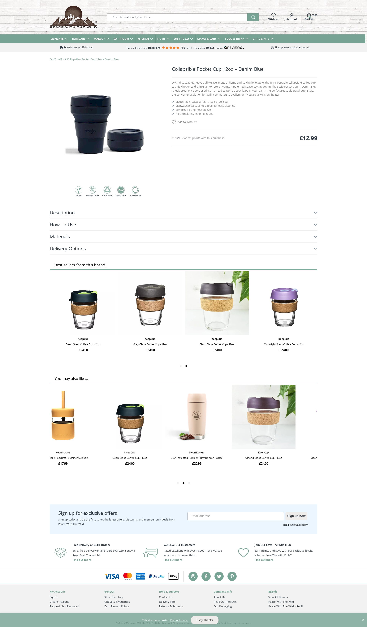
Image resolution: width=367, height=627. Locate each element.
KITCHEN (143, 39)
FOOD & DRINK (234, 39)
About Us (219, 597)
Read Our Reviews (225, 601)
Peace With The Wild (281, 601)
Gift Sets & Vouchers (117, 601)
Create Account (59, 601)
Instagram (193, 576)
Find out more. (179, 620)
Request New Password (64, 606)
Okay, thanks (204, 620)
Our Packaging (223, 606)
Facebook (206, 576)
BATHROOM (121, 39)
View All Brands (278, 597)
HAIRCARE (78, 39)
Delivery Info (167, 601)
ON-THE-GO (181, 39)
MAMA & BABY (206, 39)
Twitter (219, 576)
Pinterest (232, 576)
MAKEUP (99, 39)
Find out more (81, 560)
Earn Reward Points (116, 606)
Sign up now (296, 516)
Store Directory (113, 597)
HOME (161, 39)
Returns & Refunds (171, 606)
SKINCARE (57, 39)
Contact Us (166, 597)
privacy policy (300, 525)
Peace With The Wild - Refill (285, 606)
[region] (183, 620)
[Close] (363, 616)
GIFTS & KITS (261, 39)
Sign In (54, 597)
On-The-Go (56, 59)
